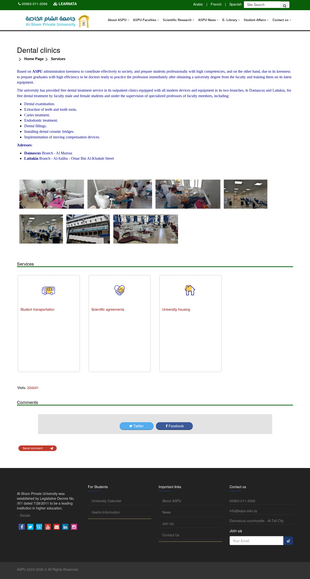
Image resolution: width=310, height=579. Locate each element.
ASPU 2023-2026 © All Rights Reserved (47, 569)
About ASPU (117, 20)
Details (24, 515)
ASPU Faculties (144, 20)
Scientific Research (177, 20)
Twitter (138, 425)
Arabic (198, 4)
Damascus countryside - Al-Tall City (257, 520)
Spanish (235, 4)
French (216, 4)
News (166, 512)
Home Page (34, 59)
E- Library (229, 20)
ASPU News (207, 20)
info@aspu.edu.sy (243, 510)
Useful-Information (106, 512)
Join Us (168, 523)
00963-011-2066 (34, 3)
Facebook (176, 425)
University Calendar (107, 500)
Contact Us (170, 534)
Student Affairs (255, 20)
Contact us (280, 20)
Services (58, 59)
